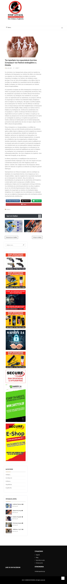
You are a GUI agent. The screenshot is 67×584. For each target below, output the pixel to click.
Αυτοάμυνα (9, 478)
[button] (61, 28)
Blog (37, 557)
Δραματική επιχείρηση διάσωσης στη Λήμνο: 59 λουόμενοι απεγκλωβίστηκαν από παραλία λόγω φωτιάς (33, 226)
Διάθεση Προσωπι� (18, 504)
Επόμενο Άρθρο (37, 237)
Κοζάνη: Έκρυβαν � (18, 517)
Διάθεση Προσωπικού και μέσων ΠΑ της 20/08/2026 (13, 226)
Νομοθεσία (9, 484)
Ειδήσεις (8, 209)
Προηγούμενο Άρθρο (11, 237)
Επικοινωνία (39, 563)
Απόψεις (8, 474)
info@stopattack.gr (40, 571)
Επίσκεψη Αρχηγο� (18, 523)
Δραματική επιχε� (18, 510)
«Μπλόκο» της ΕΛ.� (18, 529)
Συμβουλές (9, 488)
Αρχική (38, 555)
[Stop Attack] (15, 12)
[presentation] (38, 216)
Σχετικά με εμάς (40, 560)
